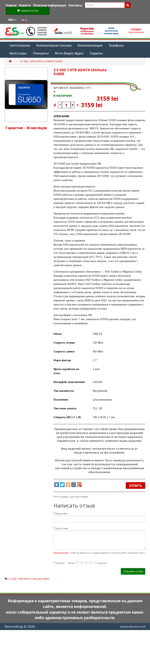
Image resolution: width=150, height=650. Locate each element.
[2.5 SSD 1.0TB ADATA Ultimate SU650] (26, 94)
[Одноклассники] (68, 484)
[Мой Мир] (73, 484)
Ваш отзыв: (61, 528)
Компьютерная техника (53, 46)
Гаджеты (96, 53)
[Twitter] (62, 484)
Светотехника (19, 46)
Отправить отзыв (133, 571)
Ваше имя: (61, 513)
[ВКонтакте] (56, 484)
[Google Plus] (79, 484)
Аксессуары (18, 53)
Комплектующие (90, 46)
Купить (135, 485)
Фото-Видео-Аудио (69, 53)
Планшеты (41, 53)
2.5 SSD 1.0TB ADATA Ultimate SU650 (41, 61)
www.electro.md (132, 626)
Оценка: (60, 563)
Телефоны (116, 46)
